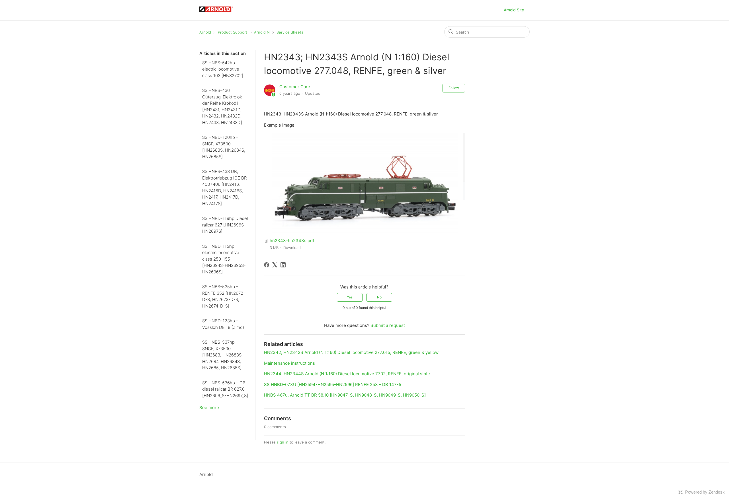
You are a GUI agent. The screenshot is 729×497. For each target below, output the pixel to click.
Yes (350, 297)
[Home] (219, 13)
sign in (282, 442)
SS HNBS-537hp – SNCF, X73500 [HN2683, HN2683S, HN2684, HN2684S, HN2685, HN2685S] (222, 354)
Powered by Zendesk (705, 492)
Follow (454, 88)
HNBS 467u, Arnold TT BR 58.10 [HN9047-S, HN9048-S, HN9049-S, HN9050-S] (345, 395)
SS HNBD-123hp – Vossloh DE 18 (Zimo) (223, 324)
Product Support (232, 32)
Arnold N (262, 32)
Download (292, 247)
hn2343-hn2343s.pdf (292, 240)
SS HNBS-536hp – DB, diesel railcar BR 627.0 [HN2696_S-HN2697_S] (225, 389)
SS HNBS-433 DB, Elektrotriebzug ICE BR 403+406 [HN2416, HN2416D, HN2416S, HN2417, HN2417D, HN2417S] (224, 187)
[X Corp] (274, 264)
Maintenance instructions (289, 363)
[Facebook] (266, 264)
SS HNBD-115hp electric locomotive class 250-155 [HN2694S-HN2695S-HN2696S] (224, 259)
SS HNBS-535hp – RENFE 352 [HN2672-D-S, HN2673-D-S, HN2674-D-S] (223, 296)
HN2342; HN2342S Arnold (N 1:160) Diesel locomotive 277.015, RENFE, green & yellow (351, 352)
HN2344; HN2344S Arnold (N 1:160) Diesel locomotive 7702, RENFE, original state (347, 373)
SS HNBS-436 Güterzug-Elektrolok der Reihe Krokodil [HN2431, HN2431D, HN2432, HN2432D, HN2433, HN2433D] (222, 106)
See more (209, 407)
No (379, 297)
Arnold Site (514, 9)
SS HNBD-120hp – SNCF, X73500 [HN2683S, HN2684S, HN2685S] (223, 147)
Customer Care (294, 86)
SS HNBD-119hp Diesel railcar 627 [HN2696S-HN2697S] (225, 225)
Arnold (205, 32)
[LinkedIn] (283, 264)
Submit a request (387, 325)
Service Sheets (290, 32)
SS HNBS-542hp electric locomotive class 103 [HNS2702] (222, 69)
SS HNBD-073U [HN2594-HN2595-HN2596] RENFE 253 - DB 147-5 (332, 384)
